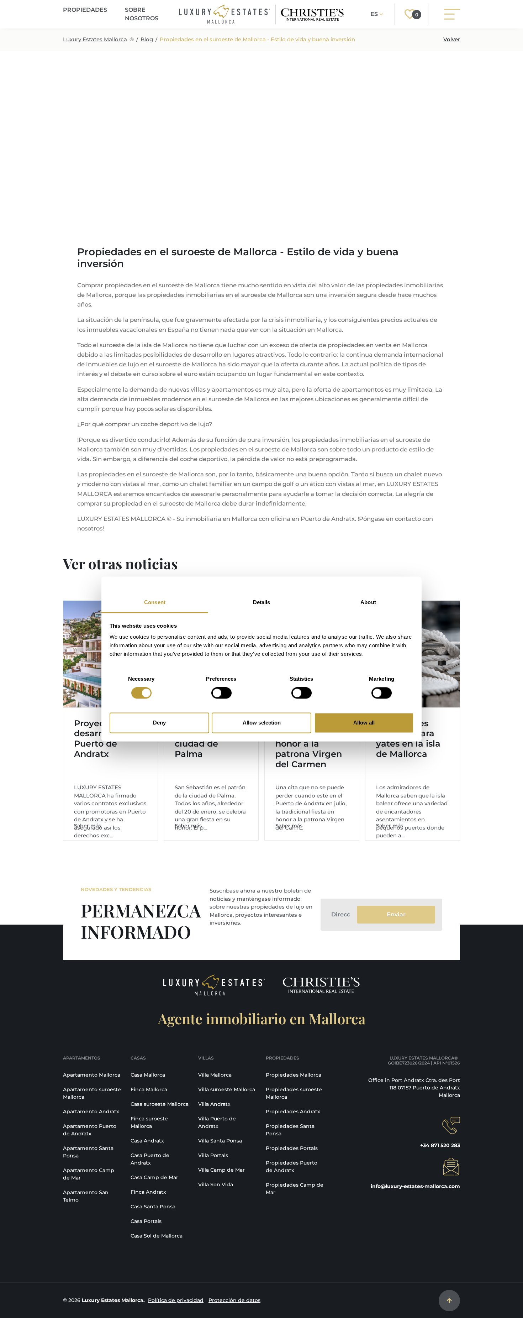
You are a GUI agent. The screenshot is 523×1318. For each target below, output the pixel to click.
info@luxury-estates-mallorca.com (415, 1186)
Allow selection (262, 723)
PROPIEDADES (85, 9)
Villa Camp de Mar (221, 1170)
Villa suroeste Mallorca (226, 1089)
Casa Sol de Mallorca (157, 1236)
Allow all (364, 723)
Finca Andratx (148, 1192)
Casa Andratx (147, 1140)
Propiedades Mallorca (293, 1075)
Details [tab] (261, 602)
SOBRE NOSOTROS (141, 14)
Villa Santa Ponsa (220, 1140)
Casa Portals (146, 1221)
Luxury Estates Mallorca (95, 39)
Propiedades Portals (292, 1148)
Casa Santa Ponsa (153, 1206)
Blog (147, 39)
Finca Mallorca (149, 1089)
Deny (159, 723)
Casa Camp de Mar (154, 1177)
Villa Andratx (214, 1104)
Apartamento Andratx (91, 1111)
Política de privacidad (176, 1300)
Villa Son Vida (215, 1184)
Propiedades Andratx (293, 1111)
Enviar (396, 914)
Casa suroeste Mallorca (160, 1104)
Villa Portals (213, 1155)
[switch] (221, 693)
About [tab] (368, 602)
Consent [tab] (154, 602)
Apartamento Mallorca (91, 1075)
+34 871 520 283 (440, 1145)
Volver (451, 39)
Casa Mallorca (148, 1075)
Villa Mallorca (215, 1075)
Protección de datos (234, 1300)
